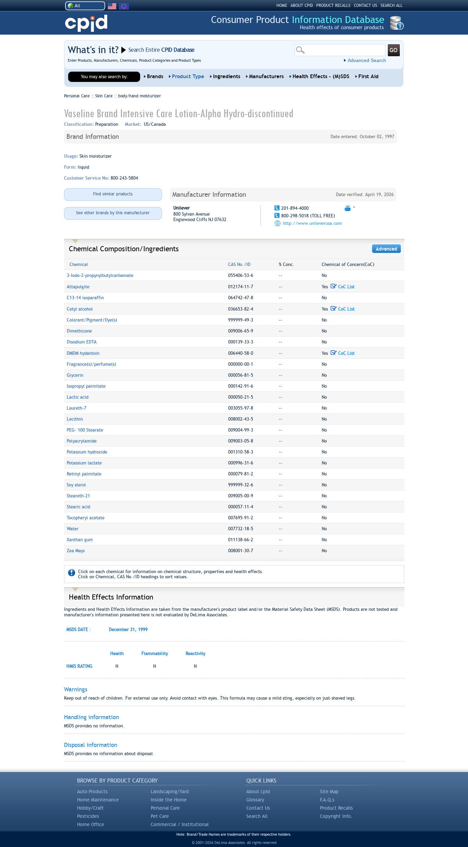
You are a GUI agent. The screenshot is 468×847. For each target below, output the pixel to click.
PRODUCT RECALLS (333, 5)
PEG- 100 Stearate (85, 430)
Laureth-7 (76, 408)
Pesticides (88, 816)
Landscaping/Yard (170, 791)
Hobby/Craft (90, 808)
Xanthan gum (80, 539)
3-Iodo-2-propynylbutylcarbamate (100, 275)
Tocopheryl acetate (85, 517)
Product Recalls (336, 808)
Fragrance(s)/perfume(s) (91, 364)
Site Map (329, 791)
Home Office (90, 824)
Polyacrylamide (82, 441)
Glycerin (75, 375)
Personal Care (165, 808)
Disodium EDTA (82, 341)
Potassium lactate (84, 462)
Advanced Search (367, 60)
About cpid (258, 791)
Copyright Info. (336, 816)
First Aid (368, 76)
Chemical (79, 264)
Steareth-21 (78, 495)
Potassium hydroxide (87, 452)
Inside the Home (169, 799)
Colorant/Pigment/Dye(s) (92, 320)
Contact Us (258, 808)
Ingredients (226, 76)
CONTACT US (365, 5)
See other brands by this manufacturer (113, 212)
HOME (281, 5)
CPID (86, 23)
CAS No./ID (239, 264)
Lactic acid (77, 397)
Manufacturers (266, 76)
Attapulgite (78, 286)
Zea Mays (76, 550)
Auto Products (92, 791)
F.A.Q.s (327, 799)
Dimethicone (79, 331)
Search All (257, 816)
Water (72, 528)
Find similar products (113, 194)
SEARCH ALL (392, 5)
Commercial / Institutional (180, 824)
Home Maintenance (98, 799)
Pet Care (160, 816)
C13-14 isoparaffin (85, 297)
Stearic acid (78, 506)
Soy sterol (76, 484)
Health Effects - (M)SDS (321, 76)
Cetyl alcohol (80, 309)
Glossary (255, 799)
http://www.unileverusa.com (312, 223)
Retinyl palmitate (84, 473)
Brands (155, 76)
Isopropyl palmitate (86, 386)
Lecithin (75, 419)
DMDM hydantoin (83, 353)
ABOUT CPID (302, 5)
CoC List (346, 286)
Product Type (188, 76)
